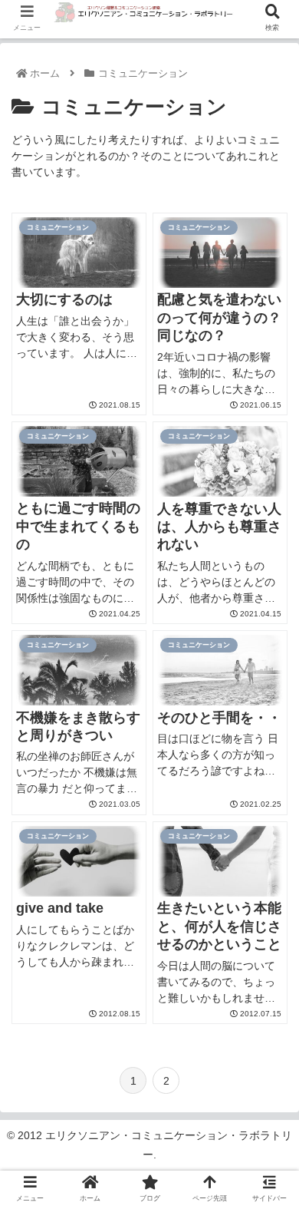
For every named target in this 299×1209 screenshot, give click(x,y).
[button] (257, 1183)
